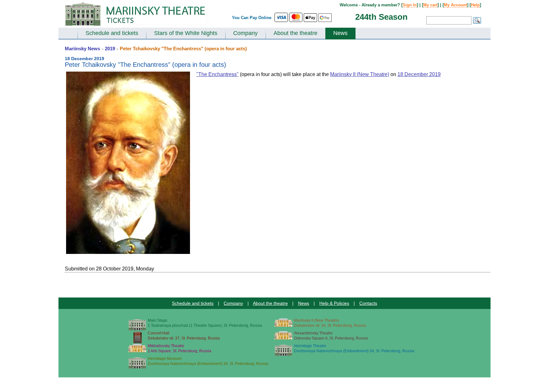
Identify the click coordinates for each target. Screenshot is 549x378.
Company (245, 33)
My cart (430, 5)
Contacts (368, 303)
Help (475, 5)
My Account (455, 5)
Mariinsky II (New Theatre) (359, 74)
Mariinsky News (82, 48)
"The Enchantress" (217, 74)
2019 (110, 48)
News (340, 33)
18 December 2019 (419, 74)
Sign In (410, 5)
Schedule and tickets (111, 33)
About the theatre (295, 33)
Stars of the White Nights (185, 33)
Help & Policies (334, 303)
